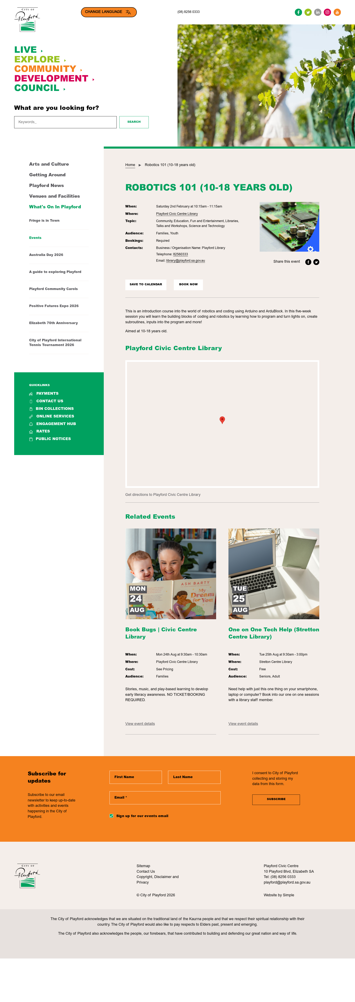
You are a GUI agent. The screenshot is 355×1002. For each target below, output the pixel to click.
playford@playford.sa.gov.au (287, 883)
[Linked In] (317, 12)
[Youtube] (337, 12)
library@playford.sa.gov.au (185, 261)
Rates (43, 431)
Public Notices (53, 439)
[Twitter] (308, 12)
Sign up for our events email (142, 816)
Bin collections (55, 409)
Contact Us (49, 401)
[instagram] (327, 12)
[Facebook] (298, 12)
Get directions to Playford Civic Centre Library (163, 495)
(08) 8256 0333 (189, 12)
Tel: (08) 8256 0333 (280, 877)
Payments (47, 394)
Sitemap (143, 866)
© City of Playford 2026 (156, 895)
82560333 (180, 254)
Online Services (55, 416)
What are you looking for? (56, 108)
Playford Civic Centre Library (177, 214)
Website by (273, 895)
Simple (288, 895)
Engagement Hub (56, 424)
